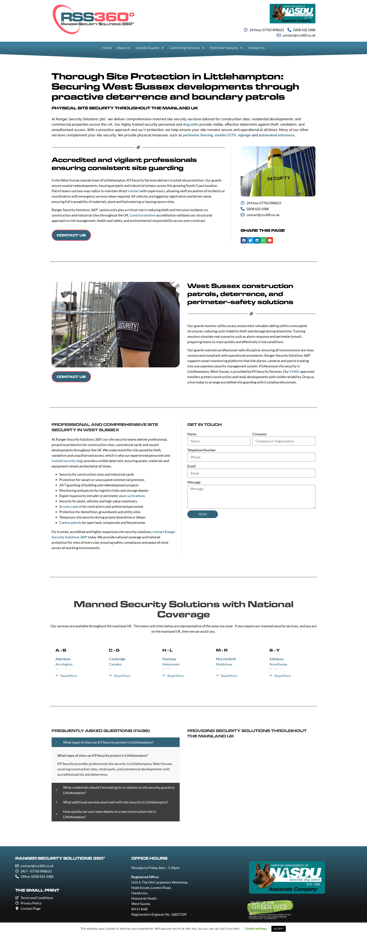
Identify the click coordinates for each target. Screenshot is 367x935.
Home (107, 48)
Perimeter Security (224, 48)
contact (134, 191)
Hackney (169, 659)
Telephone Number (201, 450)
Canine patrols (70, 522)
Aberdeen (63, 659)
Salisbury (277, 659)
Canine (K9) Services (184, 48)
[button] (244, 240)
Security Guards (147, 48)
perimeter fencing (198, 135)
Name (191, 434)
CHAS (294, 371)
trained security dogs (68, 461)
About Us (123, 48)
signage (244, 135)
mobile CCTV (225, 135)
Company (259, 434)
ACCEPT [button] (278, 928)
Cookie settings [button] (256, 928)
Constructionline (142, 215)
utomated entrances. (278, 135)
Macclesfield (226, 659)
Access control (70, 506)
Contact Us (256, 48)
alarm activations (132, 496)
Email (191, 466)
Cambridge (117, 659)
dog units (190, 124)
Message (194, 482)
